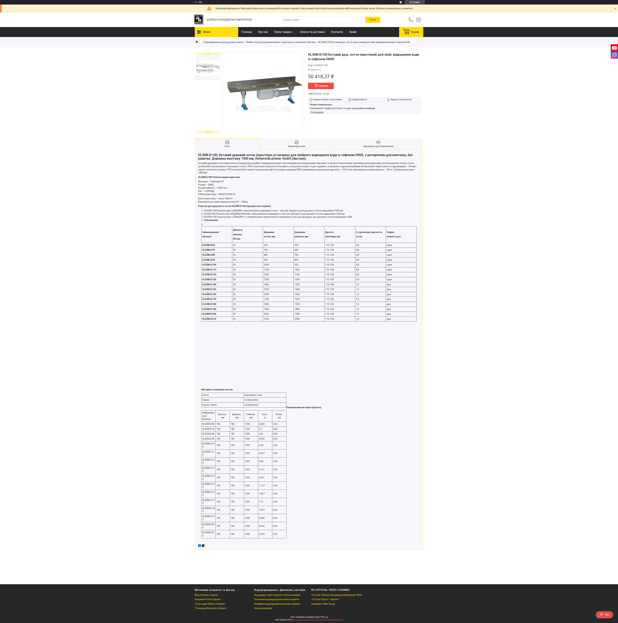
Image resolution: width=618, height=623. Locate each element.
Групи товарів (282, 31)
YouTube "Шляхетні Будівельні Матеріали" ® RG (336, 595)
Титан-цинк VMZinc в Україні (210, 604)
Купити (323, 85)
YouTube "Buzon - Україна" (325, 599)
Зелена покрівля (263, 608)
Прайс (353, 31)
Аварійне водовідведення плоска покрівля (277, 604)
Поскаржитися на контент (305, 620)
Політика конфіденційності (331, 620)
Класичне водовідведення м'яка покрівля (276, 599)
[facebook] (199, 546)
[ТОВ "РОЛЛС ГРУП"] (199, 19)
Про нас (263, 31)
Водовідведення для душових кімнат (223, 42)
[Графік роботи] (418, 20)
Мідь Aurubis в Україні (206, 595)
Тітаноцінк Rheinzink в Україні (210, 608)
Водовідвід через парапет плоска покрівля (277, 595)
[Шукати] (372, 20)
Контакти (337, 31)
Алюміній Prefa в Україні (207, 599)
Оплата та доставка (312, 31)
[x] (203, 546)
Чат (607, 614)
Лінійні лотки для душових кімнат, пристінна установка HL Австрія (281, 42)
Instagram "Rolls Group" (323, 604)
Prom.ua (324, 617)
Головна (246, 31)
